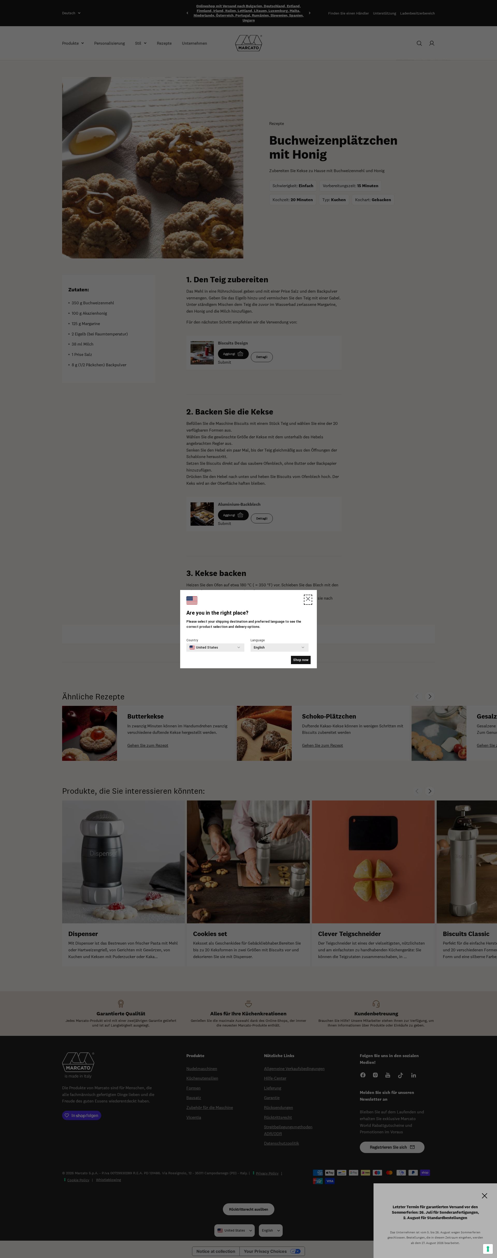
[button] (308, 599)
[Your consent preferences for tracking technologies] (488, 1249)
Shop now (301, 660)
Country (192, 640)
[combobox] (203, 647)
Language (258, 640)
